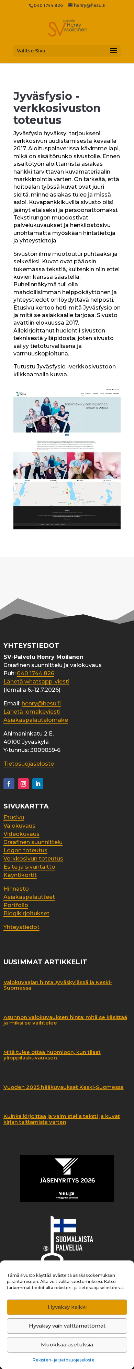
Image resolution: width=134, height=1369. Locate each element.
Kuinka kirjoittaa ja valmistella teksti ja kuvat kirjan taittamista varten (61, 1119)
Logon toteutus (25, 850)
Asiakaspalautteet (29, 897)
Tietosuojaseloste (28, 764)
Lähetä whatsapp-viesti (36, 681)
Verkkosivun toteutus (33, 858)
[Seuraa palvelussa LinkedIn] (37, 783)
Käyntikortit (20, 875)
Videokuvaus (21, 834)
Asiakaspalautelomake (35, 720)
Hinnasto (16, 889)
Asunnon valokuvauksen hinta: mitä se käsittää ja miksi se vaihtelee (65, 1020)
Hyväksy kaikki (67, 1307)
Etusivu (13, 817)
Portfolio (15, 905)
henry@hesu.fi (41, 703)
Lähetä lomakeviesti (31, 711)
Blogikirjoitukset (26, 913)
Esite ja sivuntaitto (29, 867)
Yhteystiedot (21, 927)
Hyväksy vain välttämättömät (67, 1325)
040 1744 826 (48, 5)
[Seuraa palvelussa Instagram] (23, 783)
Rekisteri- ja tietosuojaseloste (63, 1359)
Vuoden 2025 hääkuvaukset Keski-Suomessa (63, 1087)
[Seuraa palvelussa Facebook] (8, 783)
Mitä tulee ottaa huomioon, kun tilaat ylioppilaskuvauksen (52, 1055)
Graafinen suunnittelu (33, 842)
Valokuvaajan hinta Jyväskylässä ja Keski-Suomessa (57, 985)
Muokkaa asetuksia (67, 1344)
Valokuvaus (19, 825)
